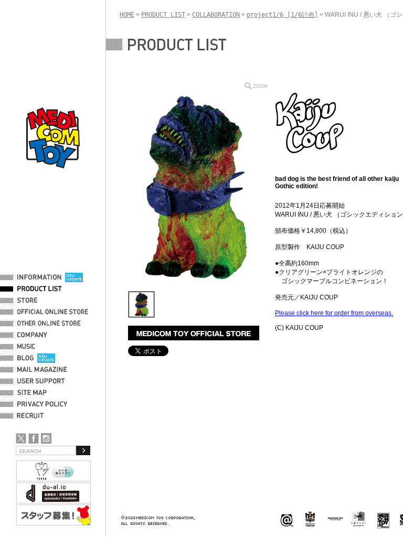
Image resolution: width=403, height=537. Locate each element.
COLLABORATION (216, 14)
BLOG (25, 358)
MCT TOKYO (335, 518)
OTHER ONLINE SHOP (49, 323)
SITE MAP (32, 393)
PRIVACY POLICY (42, 404)
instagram (46, 438)
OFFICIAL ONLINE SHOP (53, 312)
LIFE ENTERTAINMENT (383, 519)
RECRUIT (32, 416)
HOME (127, 14)
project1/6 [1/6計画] (282, 14)
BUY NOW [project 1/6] (193, 333)
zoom (256, 86)
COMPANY (32, 335)
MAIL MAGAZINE (42, 369)
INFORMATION (39, 277)
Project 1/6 (310, 519)
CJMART (358, 518)
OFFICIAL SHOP (40, 300)
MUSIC (28, 346)
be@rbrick (286, 519)
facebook (33, 438)
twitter (21, 438)
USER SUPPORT (41, 381)
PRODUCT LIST (39, 289)
